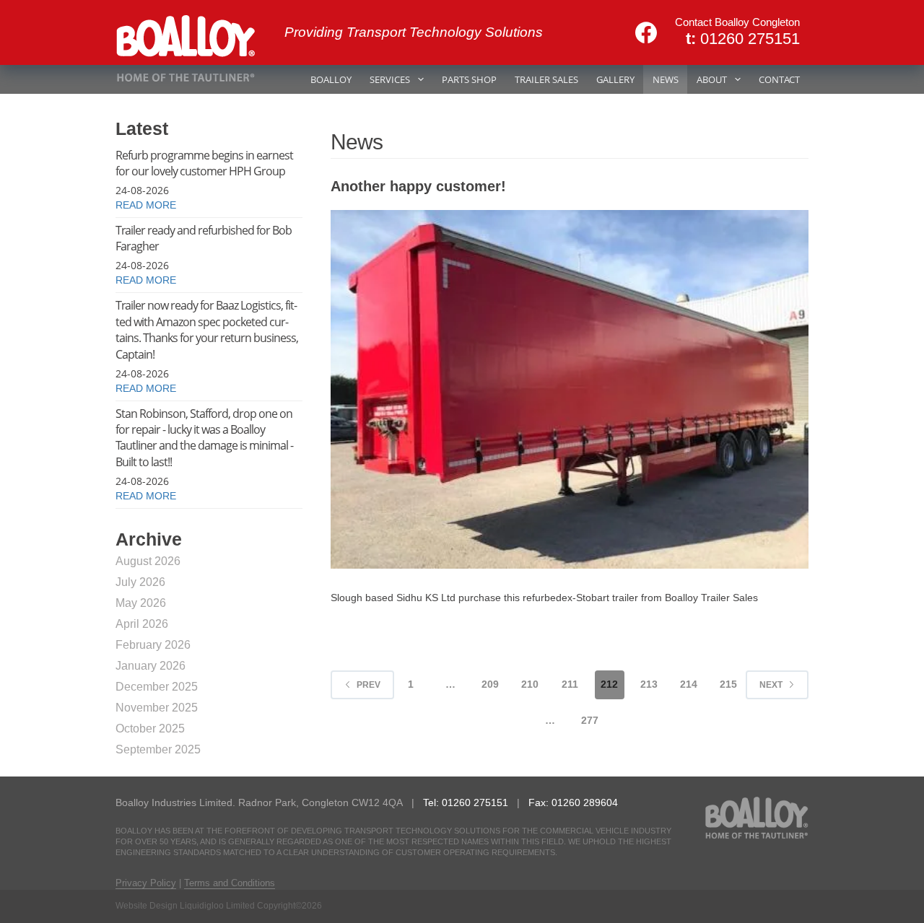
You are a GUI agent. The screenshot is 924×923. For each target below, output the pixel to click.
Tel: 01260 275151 (467, 802)
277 (589, 720)
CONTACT (779, 79)
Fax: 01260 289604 (573, 802)
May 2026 (141, 603)
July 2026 (140, 582)
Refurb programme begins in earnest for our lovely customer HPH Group (204, 163)
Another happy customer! (418, 186)
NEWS (666, 79)
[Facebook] (646, 32)
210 (530, 684)
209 (490, 684)
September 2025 (158, 749)
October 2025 (150, 728)
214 (688, 684)
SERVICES (390, 79)
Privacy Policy (146, 883)
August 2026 (148, 561)
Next (771, 685)
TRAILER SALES (546, 79)
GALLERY (615, 79)
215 (728, 684)
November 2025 (157, 707)
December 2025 (157, 687)
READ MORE (146, 205)
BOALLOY (331, 79)
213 (649, 684)
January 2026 (151, 666)
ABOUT (712, 79)
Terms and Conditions (229, 883)
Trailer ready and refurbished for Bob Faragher (204, 238)
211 (570, 684)
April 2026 (142, 624)
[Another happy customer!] (569, 389)
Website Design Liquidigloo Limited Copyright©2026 (219, 906)
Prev (368, 685)
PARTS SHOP (469, 79)
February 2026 (153, 645)
